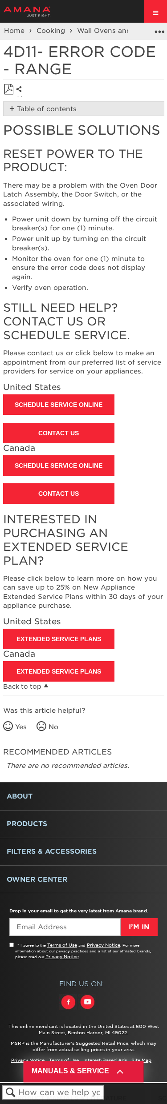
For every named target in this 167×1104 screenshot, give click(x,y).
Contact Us (58, 433)
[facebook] (68, 1010)
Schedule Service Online (58, 404)
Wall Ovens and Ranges (119, 31)
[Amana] (41, 11)
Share (21, 96)
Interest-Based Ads (105, 1060)
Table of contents (47, 109)
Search (10, 1093)
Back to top (22, 686)
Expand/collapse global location (159, 28)
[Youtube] (87, 1010)
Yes (21, 727)
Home (15, 31)
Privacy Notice (103, 944)
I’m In (139, 927)
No (53, 727)
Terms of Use (62, 944)
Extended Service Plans (58, 638)
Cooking (52, 31)
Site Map (141, 1060)
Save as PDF (9, 89)
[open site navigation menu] (155, 11)
